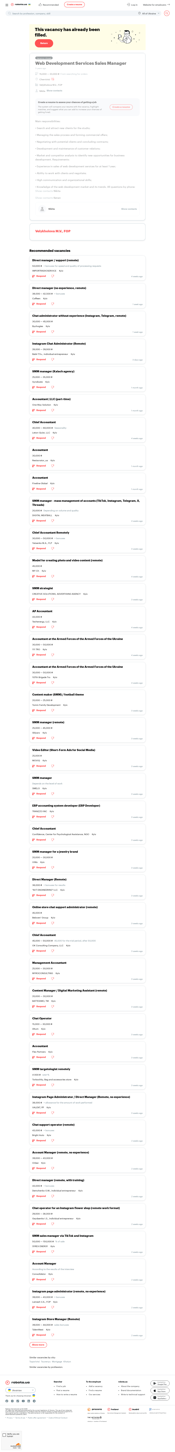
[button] (160, 1383)
